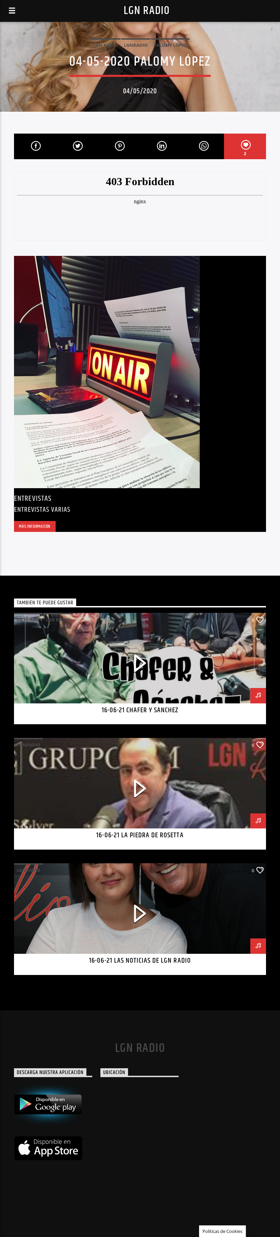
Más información (35, 526)
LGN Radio (147, 10)
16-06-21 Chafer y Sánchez (140, 710)
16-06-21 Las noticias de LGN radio (140, 960)
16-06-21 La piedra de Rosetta (139, 835)
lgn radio (105, 45)
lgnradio (136, 45)
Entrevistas (33, 499)
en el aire (28, 620)
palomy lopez (170, 45)
